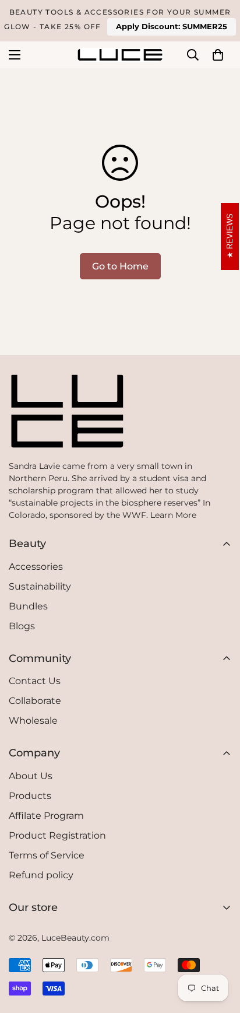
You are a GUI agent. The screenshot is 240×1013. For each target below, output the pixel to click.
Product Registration (57, 835)
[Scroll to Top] (119, 985)
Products (30, 795)
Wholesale (33, 720)
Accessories (36, 566)
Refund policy (41, 875)
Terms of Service (46, 855)
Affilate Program (46, 815)
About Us (30, 775)
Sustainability (40, 586)
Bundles (28, 606)
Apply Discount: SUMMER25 (171, 26)
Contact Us (35, 680)
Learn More (173, 515)
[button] (217, 54)
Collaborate (35, 700)
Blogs (22, 626)
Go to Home (120, 266)
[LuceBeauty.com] (120, 54)
